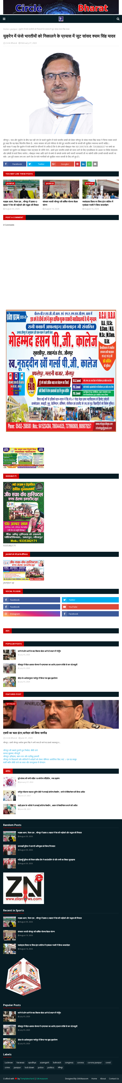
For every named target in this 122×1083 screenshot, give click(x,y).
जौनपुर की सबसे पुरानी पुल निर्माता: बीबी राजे (20, 750)
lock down (29, 1067)
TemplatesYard (27, 1078)
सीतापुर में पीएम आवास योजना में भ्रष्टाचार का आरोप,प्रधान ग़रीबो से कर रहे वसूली (47, 664)
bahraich (57, 1062)
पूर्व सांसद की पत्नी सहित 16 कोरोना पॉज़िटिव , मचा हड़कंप (39, 778)
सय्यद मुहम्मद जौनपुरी (11, 753)
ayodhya (32, 1062)
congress (69, 1062)
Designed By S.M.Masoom (76, 1078)
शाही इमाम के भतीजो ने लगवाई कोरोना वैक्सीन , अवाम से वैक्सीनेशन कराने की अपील (48, 805)
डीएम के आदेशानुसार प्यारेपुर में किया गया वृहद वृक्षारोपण (38, 678)
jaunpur (13, 29)
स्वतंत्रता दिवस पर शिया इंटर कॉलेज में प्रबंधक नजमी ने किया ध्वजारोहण (97, 203)
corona (80, 1062)
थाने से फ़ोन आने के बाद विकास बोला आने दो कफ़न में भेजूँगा (39, 651)
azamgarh (44, 1062)
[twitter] (90, 600)
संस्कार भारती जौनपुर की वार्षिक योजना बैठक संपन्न (60, 203)
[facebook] (31, 600)
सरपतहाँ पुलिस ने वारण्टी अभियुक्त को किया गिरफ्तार (36, 846)
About (103, 1078)
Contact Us (114, 1078)
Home (6, 29)
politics (50, 1067)
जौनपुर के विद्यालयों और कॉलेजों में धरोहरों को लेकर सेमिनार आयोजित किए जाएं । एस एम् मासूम (40, 759)
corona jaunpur (95, 1062)
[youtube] (90, 607)
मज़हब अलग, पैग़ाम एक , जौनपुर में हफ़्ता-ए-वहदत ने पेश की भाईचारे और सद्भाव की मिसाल (21, 203)
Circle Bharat (11, 43)
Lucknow (9, 1062)
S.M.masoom (42, 1078)
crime (7, 1067)
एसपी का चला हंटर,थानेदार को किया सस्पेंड (25, 733)
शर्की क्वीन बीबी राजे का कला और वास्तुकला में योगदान (24, 762)
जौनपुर (60, 1067)
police (41, 1067)
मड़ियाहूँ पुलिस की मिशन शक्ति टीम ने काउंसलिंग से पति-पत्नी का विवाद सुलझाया (46, 859)
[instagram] (31, 614)
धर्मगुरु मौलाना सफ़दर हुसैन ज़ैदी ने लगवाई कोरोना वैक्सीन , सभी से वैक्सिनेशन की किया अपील (51, 791)
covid (108, 1062)
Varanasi (20, 1062)
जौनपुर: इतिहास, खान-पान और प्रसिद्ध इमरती (21, 756)
